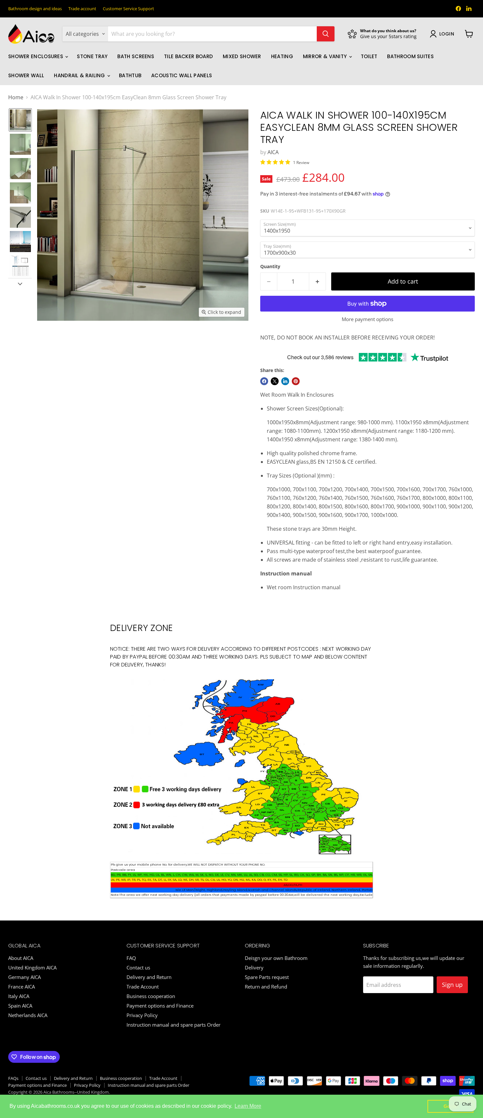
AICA (273, 152)
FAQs (13, 1078)
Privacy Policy (142, 1015)
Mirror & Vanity (325, 56)
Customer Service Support (128, 8)
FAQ (131, 958)
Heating (282, 56)
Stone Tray (92, 56)
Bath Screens (135, 56)
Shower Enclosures (36, 56)
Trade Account (142, 986)
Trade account (82, 8)
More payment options (367, 319)
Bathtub (130, 75)
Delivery (254, 967)
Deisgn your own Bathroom (276, 958)
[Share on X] (275, 381)
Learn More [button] (248, 1106)
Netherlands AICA (27, 1015)
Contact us (138, 967)
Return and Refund (266, 986)
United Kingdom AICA (32, 967)
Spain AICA (20, 1005)
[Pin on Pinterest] (296, 381)
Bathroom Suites (410, 56)
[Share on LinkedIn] (285, 381)
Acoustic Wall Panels (181, 75)
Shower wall (26, 75)
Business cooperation (150, 996)
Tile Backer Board (188, 56)
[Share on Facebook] (264, 381)
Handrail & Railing (80, 75)
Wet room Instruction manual (303, 587)
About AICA (20, 958)
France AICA (21, 986)
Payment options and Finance (160, 1005)
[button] (20, 120)
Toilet (369, 56)
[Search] (325, 33)
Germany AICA (24, 977)
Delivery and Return (149, 977)
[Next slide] (20, 283)
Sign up (452, 985)
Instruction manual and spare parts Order (173, 1024)
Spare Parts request (267, 977)
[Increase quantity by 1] (317, 281)
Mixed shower (242, 56)
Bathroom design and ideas (35, 8)
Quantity (270, 266)
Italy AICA (18, 996)
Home (15, 97)
